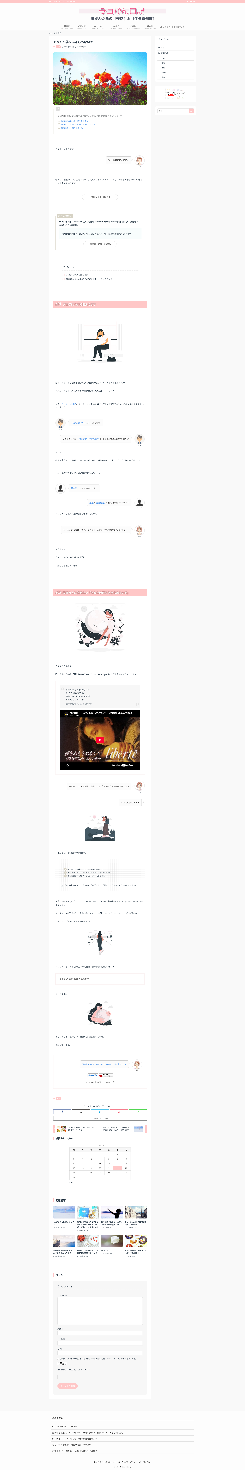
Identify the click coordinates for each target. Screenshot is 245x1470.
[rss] (187, 1)
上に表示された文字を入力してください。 (74, 1369)
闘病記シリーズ (80, 422)
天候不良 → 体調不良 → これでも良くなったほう (74, 1450)
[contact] (190, 1)
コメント (62, 1295)
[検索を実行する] (191, 110)
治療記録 (164, 53)
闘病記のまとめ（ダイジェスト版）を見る (78, 124)
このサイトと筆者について (106, 1462)
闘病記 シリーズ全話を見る (72, 128)
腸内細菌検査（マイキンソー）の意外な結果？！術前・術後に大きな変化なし (88, 1432)
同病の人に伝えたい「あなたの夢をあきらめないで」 (90, 278)
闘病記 (74, 488)
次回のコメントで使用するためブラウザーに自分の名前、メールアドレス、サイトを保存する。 (98, 1358)
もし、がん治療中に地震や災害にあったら (71, 1444)
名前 (60, 1329)
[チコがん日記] (122, 13)
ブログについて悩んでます (78, 274)
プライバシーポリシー (128, 1462)
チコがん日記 (68, 403)
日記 (58, 47)
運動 (163, 67)
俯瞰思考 (100, 502)
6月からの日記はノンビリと (65, 1426)
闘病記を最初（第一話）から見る (74, 120)
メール (61, 1339)
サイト (60, 1349)
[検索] (194, 1)
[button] (62, 1111)
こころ (164, 58)
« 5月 (71, 1182)
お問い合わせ (146, 1462)
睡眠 (163, 63)
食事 (91, 502)
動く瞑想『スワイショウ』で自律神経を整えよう (74, 1438)
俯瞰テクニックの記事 (89, 438)
